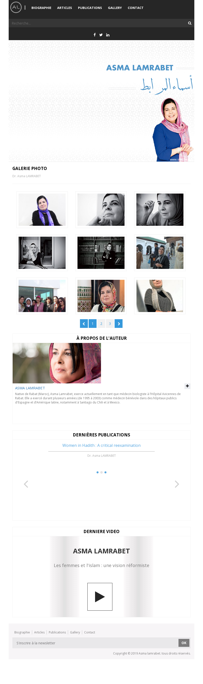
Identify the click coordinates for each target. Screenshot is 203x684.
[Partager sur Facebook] (95, 34)
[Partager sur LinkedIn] (107, 34)
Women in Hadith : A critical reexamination (101, 445)
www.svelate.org (181, 159)
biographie (41, 7)
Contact (136, 7)
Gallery (115, 7)
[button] (26, 475)
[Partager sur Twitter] (101, 34)
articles (64, 7)
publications (90, 7)
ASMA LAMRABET (30, 388)
